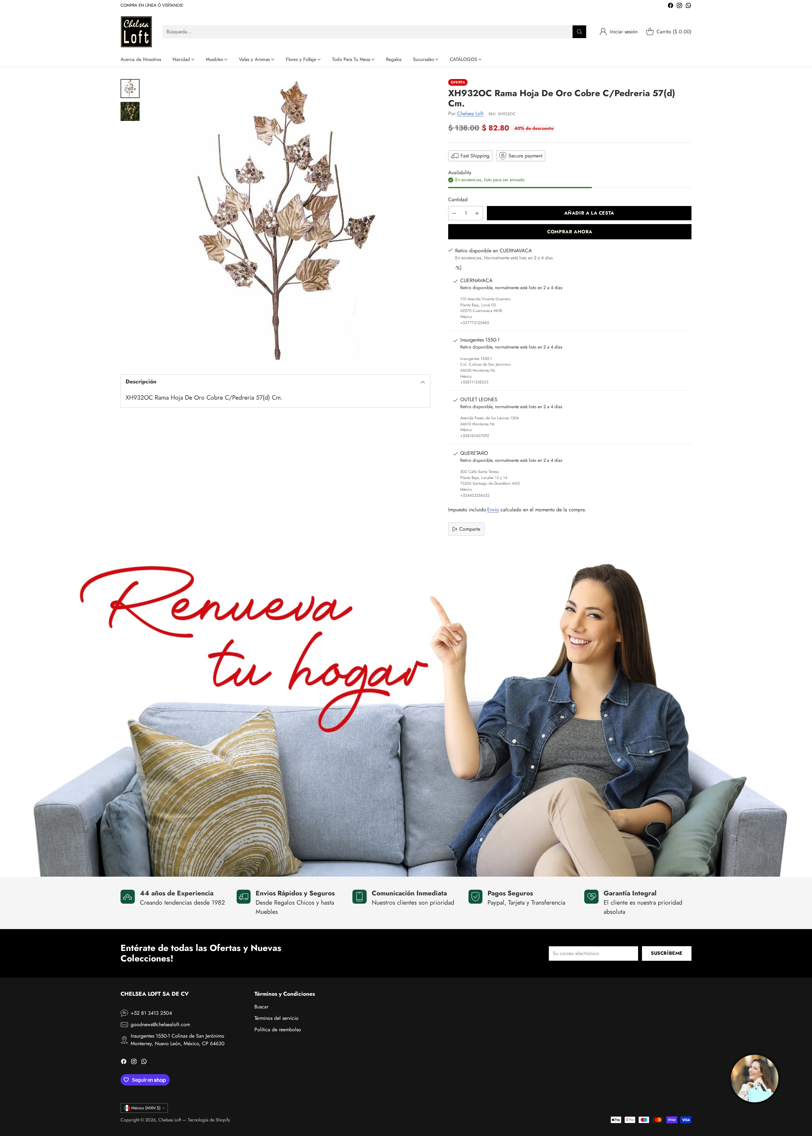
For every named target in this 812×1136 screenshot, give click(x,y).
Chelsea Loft (470, 113)
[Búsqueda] (579, 31)
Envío (493, 509)
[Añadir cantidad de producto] (477, 213)
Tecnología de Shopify (209, 1120)
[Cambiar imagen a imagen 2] (130, 111)
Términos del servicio (276, 1018)
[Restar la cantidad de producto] (454, 213)
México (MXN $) (145, 1108)
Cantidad (458, 199)
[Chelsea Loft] (136, 32)
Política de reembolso (277, 1029)
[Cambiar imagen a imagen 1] (130, 88)
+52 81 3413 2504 (151, 1013)
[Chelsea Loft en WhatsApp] (688, 6)
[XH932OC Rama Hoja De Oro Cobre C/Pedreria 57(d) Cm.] (288, 221)
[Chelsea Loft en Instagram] (679, 6)
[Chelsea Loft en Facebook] (670, 6)
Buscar (261, 1006)
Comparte (469, 529)
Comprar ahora (570, 231)
